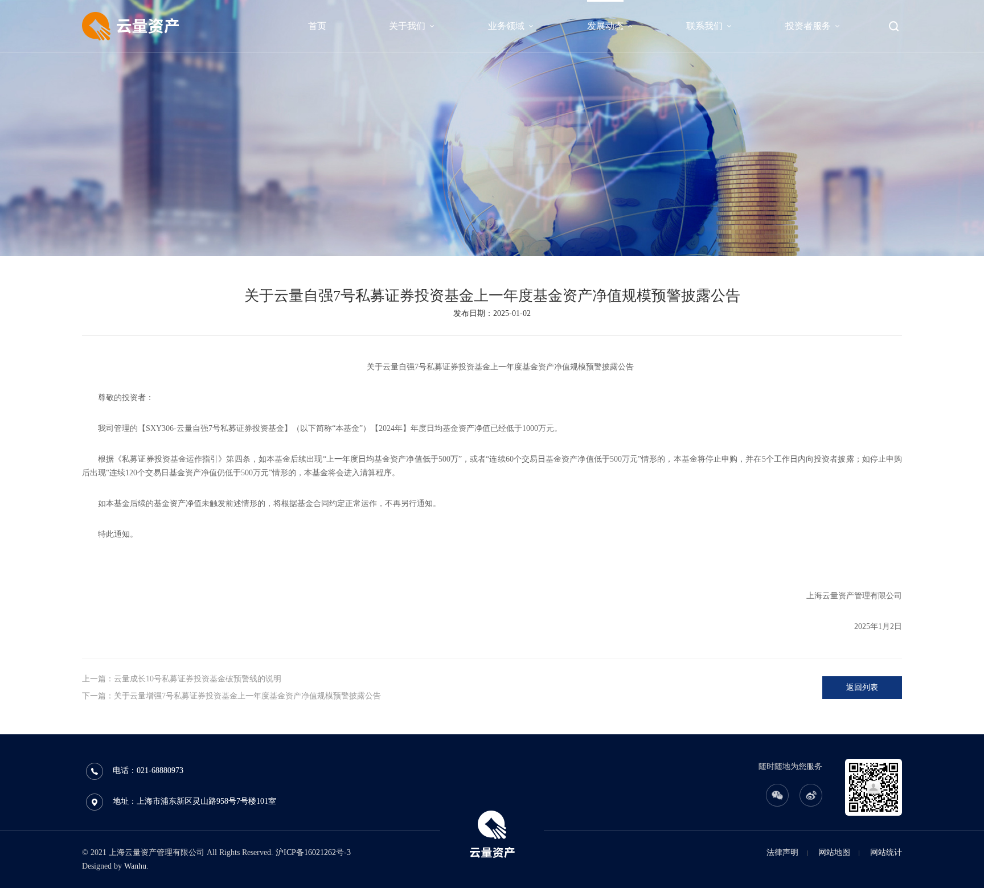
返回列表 (862, 687)
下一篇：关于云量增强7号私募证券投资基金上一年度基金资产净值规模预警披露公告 (231, 696)
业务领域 (506, 26)
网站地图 (834, 852)
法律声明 (782, 852)
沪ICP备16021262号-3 (313, 852)
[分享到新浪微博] (811, 795)
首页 (317, 26)
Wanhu (135, 866)
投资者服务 (808, 26)
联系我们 (704, 26)
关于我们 (407, 26)
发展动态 (605, 26)
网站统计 (886, 852)
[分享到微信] (777, 795)
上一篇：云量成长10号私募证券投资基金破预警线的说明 (181, 679)
